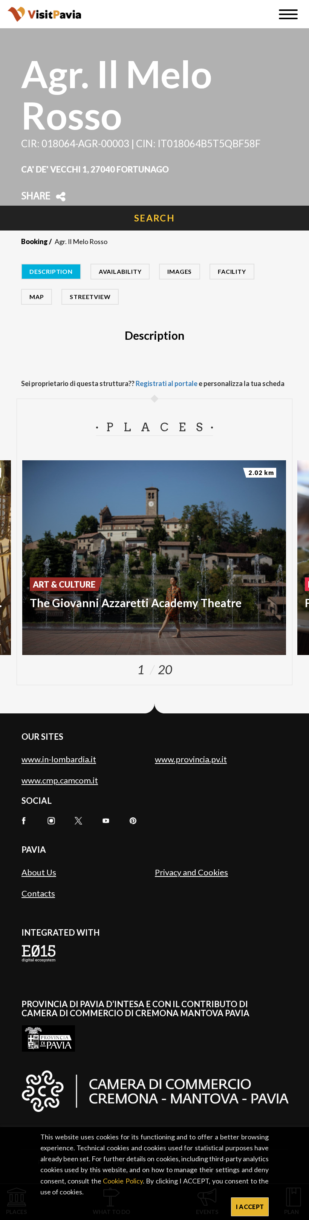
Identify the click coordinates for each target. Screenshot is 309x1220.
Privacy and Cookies (191, 872)
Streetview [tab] (90, 296)
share (35, 196)
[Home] (44, 14)
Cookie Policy (122, 1181)
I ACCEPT (250, 1206)
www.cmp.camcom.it (59, 780)
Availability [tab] (120, 271)
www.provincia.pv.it (191, 759)
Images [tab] (179, 271)
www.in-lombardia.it (58, 759)
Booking (34, 241)
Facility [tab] (232, 271)
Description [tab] (51, 271)
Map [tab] (36, 296)
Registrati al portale (166, 383)
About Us (38, 872)
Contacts (38, 893)
